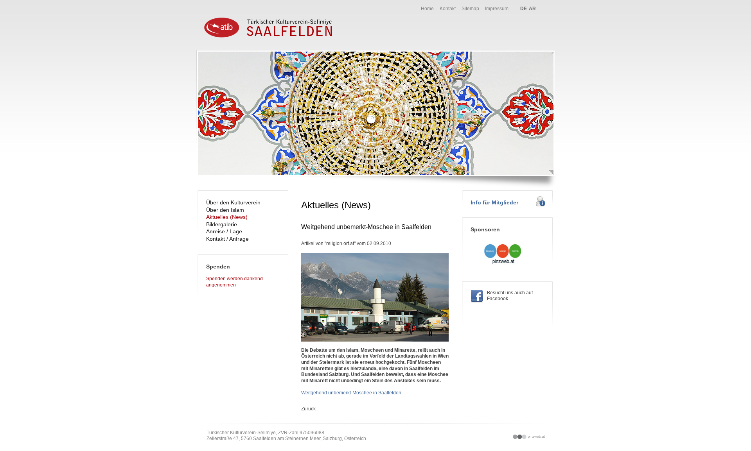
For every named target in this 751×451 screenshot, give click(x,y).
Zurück (308, 409)
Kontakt (448, 8)
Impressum (496, 8)
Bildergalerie (221, 224)
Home (427, 8)
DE (523, 8)
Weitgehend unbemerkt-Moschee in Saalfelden (351, 393)
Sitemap (470, 8)
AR (532, 8)
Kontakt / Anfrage (227, 239)
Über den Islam (225, 210)
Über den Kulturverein (233, 202)
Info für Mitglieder (494, 202)
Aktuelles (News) (227, 217)
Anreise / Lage (224, 231)
